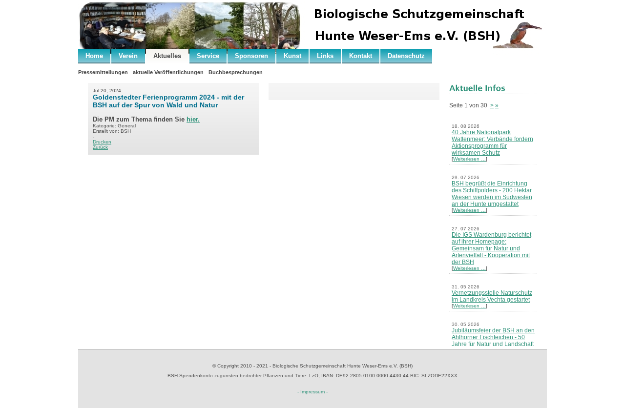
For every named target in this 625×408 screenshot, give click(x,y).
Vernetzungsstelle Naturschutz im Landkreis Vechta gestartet (492, 296)
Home (94, 56)
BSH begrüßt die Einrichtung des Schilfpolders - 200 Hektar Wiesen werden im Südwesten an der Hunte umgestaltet (492, 193)
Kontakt (360, 56)
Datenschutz (406, 56)
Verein (128, 56)
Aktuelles (167, 56)
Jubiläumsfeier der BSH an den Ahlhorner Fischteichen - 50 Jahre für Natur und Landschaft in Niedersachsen (493, 340)
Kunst (292, 56)
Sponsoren (251, 56)
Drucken (102, 141)
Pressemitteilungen (103, 72)
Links (325, 56)
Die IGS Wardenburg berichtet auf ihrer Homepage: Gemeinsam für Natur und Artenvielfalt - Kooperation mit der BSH (491, 248)
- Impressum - (312, 391)
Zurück (100, 147)
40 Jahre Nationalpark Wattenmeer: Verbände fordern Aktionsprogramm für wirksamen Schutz (492, 142)
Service (208, 56)
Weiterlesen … (469, 159)
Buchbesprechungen (235, 72)
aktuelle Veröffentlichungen (168, 72)
